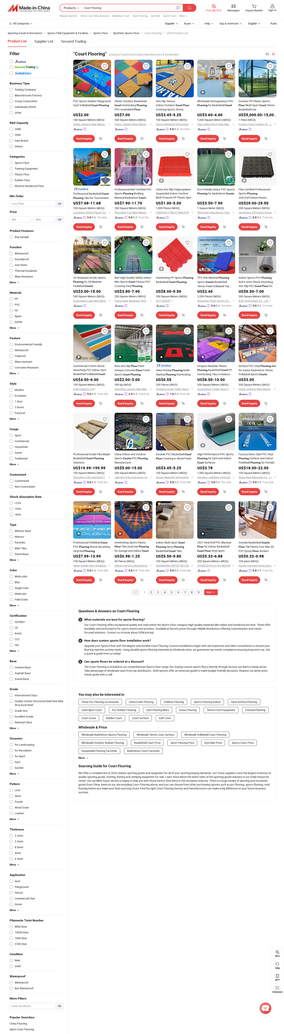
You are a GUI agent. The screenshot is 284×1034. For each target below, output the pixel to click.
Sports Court (169, 15)
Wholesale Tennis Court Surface (155, 734)
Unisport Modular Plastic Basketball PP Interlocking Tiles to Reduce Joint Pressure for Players (214, 370)
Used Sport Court (92, 710)
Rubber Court (114, 718)
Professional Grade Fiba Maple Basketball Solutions (91, 458)
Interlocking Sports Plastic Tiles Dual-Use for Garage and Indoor (132, 547)
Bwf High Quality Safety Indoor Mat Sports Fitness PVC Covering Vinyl (133, 282)
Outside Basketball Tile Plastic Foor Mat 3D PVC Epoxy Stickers (256, 547)
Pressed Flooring (255, 710)
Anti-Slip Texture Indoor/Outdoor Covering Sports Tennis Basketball (172, 105)
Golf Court (165, 718)
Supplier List (43, 41)
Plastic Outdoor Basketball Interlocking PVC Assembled (131, 105)
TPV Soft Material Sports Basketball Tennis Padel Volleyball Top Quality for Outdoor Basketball (213, 282)
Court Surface (140, 718)
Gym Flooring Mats (157, 710)
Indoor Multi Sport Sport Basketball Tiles (170, 547)
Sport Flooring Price (182, 743)
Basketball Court (121, 15)
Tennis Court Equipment (221, 710)
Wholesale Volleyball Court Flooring (205, 734)
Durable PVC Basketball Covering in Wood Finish (173, 456)
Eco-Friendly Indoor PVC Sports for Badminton (216, 191)
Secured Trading (73, 41)
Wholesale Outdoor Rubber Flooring (103, 743)
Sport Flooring (140, 15)
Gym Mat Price (213, 743)
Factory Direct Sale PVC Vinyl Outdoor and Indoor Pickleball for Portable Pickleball (257, 458)
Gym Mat (155, 15)
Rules (273, 23)
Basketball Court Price (147, 743)
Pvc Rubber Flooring (124, 710)
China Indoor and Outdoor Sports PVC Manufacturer (131, 458)
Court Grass (89, 718)
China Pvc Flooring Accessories (100, 702)
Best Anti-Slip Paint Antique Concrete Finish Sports (132, 370)
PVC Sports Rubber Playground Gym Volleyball (92, 103)
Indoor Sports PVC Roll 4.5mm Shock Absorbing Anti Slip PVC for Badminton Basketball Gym (256, 282)
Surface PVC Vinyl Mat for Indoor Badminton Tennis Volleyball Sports (257, 370)
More (81, 757)
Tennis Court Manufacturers (94, 15)
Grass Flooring (188, 710)
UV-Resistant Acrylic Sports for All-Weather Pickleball (89, 282)
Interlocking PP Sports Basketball (174, 280)
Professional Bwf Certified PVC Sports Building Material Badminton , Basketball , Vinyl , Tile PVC (133, 194)
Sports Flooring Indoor (207, 702)
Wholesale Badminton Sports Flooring (104, 734)
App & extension (229, 23)
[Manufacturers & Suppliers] (29, 8)
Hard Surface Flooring (244, 702)
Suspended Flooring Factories (99, 751)
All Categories (21, 23)
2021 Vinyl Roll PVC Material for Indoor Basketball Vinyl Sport (214, 547)
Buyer (187, 23)
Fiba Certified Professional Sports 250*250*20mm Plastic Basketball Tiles (255, 194)
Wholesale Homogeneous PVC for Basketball (215, 103)
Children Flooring (174, 702)
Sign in (272, 10)
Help (207, 23)
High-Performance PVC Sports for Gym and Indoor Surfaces (215, 458)
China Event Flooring (141, 702)
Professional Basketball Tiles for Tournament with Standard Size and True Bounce (91, 196)
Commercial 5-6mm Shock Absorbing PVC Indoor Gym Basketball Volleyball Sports (89, 370)
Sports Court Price (243, 743)
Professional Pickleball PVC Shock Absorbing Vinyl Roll (91, 547)
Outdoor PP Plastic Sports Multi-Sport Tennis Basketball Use (257, 105)
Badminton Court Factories (143, 751)
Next (209, 592)
